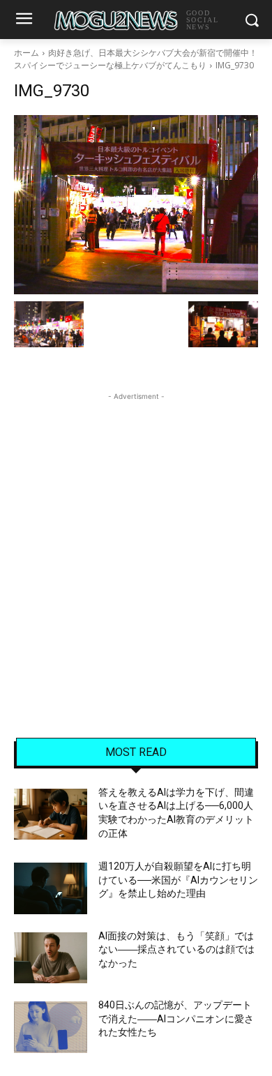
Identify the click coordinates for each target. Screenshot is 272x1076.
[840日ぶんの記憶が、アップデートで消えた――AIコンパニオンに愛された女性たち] (50, 1027)
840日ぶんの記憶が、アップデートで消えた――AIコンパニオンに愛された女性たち (176, 1018)
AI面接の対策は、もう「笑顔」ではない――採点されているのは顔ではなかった (176, 949)
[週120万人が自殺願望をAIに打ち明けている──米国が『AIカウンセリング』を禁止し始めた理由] (50, 888)
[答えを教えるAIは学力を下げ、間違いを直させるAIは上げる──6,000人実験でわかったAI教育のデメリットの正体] (50, 814)
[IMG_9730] (136, 204)
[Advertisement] (136, 540)
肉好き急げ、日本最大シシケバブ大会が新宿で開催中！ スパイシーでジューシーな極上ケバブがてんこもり (135, 59)
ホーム (26, 53)
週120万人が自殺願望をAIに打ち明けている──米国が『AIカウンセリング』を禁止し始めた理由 (178, 880)
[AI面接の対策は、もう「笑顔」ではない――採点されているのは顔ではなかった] (50, 958)
